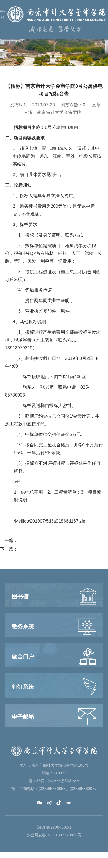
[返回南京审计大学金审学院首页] (56, 14)
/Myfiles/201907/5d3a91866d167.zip (49, 521)
